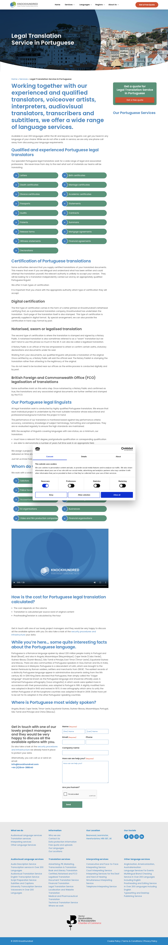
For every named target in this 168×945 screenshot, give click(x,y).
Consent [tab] (49, 457)
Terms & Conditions (132, 941)
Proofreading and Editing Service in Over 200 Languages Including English (140, 886)
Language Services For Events (139, 870)
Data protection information (63, 841)
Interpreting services (21, 841)
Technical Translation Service (63, 902)
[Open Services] (74, 4)
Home (14, 79)
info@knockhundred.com (25, 764)
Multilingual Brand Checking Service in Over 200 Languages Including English (139, 876)
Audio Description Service (23, 864)
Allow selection (84, 495)
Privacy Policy (150, 941)
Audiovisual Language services (26, 835)
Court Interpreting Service (99, 870)
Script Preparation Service (23, 880)
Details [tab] (84, 457)
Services (23, 79)
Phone (89, 737)
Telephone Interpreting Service (101, 886)
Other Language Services (23, 845)
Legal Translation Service (61, 886)
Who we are (54, 835)
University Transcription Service (26, 886)
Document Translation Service (64, 880)
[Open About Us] (118, 4)
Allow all (116, 495)
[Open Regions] (104, 4)
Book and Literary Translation (63, 870)
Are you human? (71, 787)
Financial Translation (59, 883)
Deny (51, 495)
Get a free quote (135, 100)
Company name (70, 747)
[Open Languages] (91, 4)
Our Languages (56, 848)
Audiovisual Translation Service (26, 873)
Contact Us (54, 838)
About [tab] (118, 457)
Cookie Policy (113, 941)
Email (69, 737)
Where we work (56, 905)
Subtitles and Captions (22, 883)
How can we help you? (78, 758)
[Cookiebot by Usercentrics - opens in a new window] (123, 449)
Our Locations (55, 851)
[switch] (71, 485)
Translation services (21, 838)
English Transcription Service (25, 877)
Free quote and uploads (61, 845)
